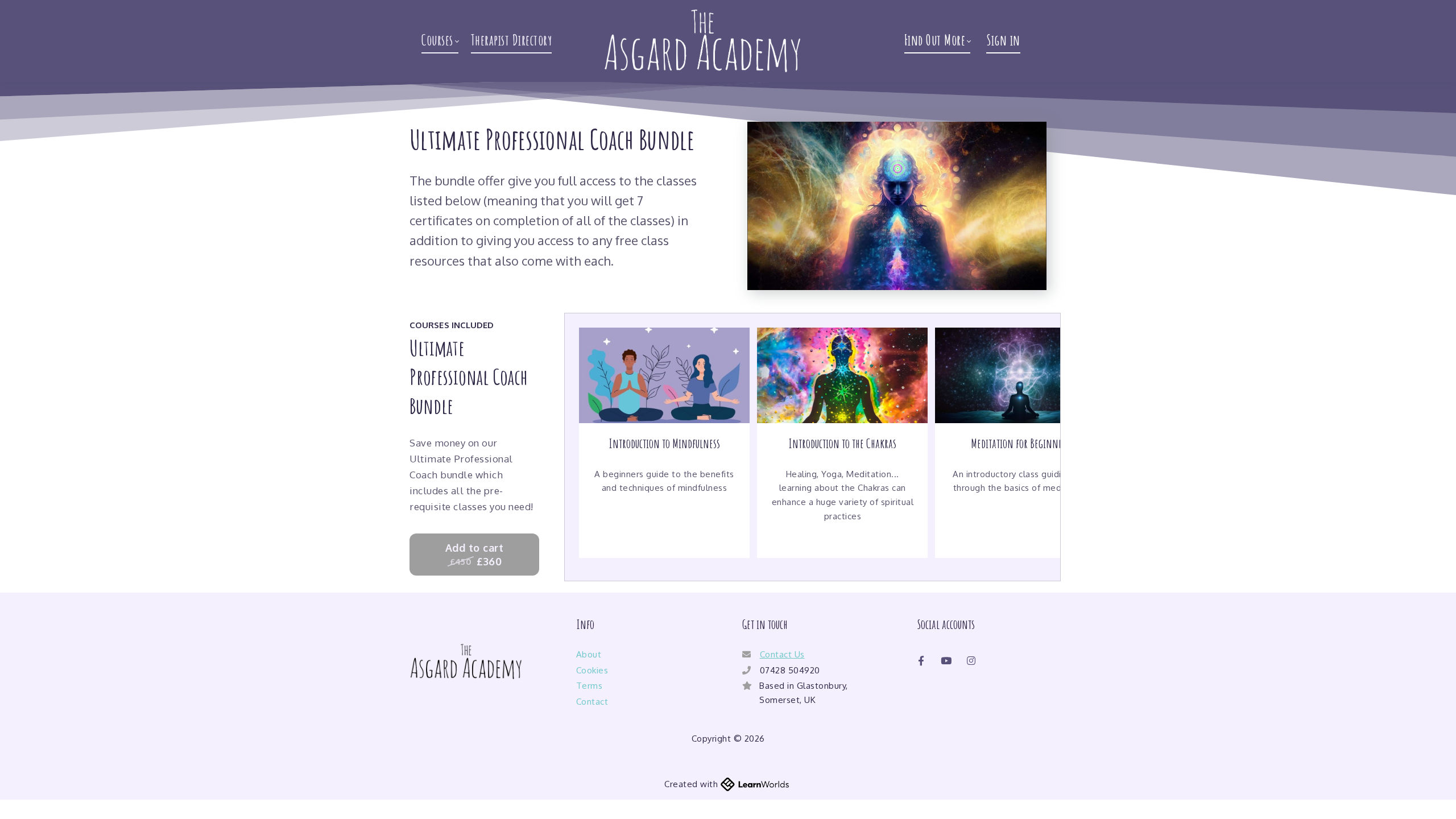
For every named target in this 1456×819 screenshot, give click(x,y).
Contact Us (782, 654)
